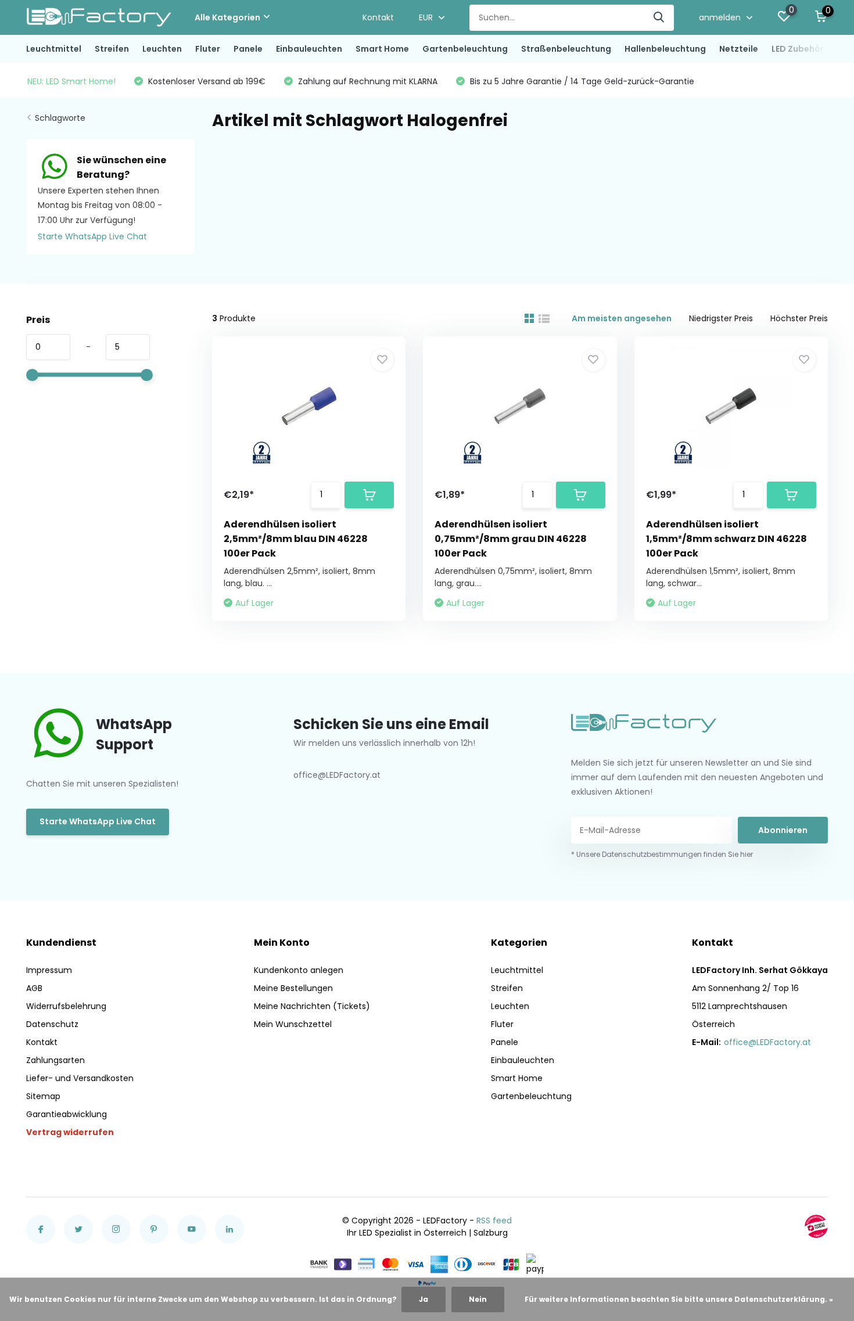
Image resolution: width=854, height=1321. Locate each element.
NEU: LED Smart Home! (71, 81)
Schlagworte (60, 118)
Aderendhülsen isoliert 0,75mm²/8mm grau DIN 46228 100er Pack (511, 539)
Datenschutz (52, 1024)
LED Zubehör (798, 49)
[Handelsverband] (816, 1226)
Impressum (49, 970)
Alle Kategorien (227, 17)
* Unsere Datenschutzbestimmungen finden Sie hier (662, 854)
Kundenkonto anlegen (298, 970)
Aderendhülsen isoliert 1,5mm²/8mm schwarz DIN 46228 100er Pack (726, 539)
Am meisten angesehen (622, 318)
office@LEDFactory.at (767, 1042)
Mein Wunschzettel (293, 1024)
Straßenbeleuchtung (566, 49)
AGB (34, 988)
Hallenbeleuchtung (665, 49)
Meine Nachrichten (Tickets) (312, 1006)
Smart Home (382, 49)
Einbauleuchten (309, 49)
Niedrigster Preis (721, 318)
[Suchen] (659, 18)
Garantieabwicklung (66, 1114)
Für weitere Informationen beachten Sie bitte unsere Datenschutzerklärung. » (679, 1299)
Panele (248, 49)
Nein (478, 1299)
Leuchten (162, 49)
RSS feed (494, 1220)
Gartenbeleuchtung (465, 49)
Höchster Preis (799, 318)
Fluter (207, 49)
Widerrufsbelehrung (66, 1006)
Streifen (112, 49)
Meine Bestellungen (293, 988)
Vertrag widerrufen (70, 1132)
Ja (423, 1299)
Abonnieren (783, 830)
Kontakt (378, 17)
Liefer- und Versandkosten (80, 1078)
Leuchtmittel (53, 49)
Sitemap (43, 1096)
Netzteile (738, 49)
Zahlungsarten (55, 1060)
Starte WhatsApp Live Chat (92, 236)
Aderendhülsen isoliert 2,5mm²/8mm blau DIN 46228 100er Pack (296, 539)
